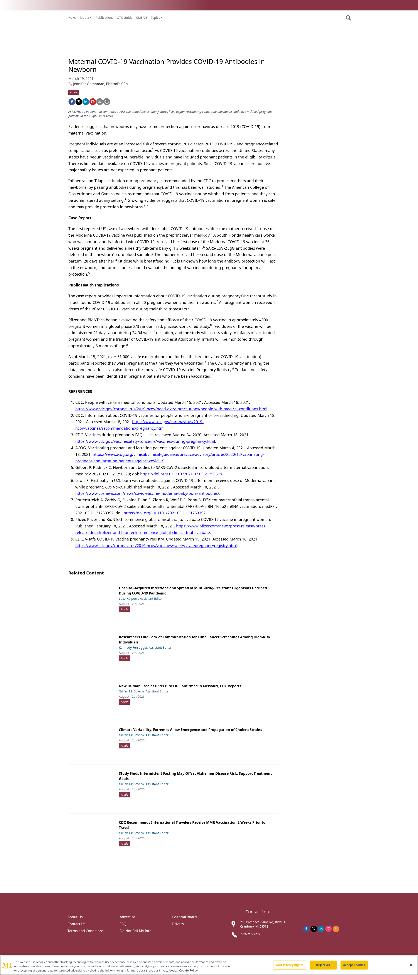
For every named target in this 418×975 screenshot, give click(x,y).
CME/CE (141, 17)
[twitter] (78, 101)
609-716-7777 (250, 934)
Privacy (178, 923)
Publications (104, 17)
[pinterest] (92, 101)
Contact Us (76, 923)
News (72, 17)
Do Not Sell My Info (136, 930)
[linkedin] (85, 101)
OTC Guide (125, 17)
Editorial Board (184, 916)
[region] (209, 965)
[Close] (411, 965)
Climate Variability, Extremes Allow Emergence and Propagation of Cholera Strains (190, 729)
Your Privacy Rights (289, 965)
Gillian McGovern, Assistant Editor (144, 691)
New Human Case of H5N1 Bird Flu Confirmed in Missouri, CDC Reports (180, 686)
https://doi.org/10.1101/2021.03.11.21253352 (165, 512)
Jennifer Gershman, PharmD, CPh (100, 83)
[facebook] (71, 101)
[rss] (336, 929)
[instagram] (328, 929)
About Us (75, 916)
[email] (99, 101)
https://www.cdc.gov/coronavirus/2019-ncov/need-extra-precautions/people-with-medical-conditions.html (171, 408)
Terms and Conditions (85, 930)
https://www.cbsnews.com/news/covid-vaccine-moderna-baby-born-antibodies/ (147, 493)
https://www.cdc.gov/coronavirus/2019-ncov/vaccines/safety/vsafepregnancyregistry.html (156, 545)
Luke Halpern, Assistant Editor (141, 598)
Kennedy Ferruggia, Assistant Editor (145, 647)
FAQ (123, 923)
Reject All (323, 965)
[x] (313, 929)
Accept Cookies (354, 965)
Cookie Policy (188, 970)
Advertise (127, 916)
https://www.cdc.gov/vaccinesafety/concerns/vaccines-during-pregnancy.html (145, 441)
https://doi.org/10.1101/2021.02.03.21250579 (181, 474)
